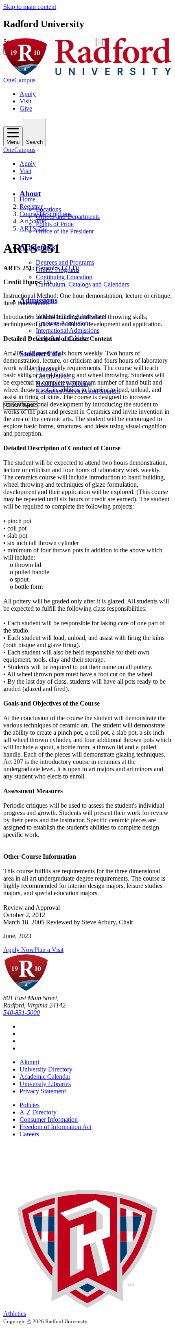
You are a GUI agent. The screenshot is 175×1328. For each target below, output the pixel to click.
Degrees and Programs (65, 262)
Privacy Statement (43, 1091)
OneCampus (19, 80)
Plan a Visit (48, 949)
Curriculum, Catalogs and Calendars (82, 284)
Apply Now (18, 949)
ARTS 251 (34, 228)
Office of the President (65, 231)
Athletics (14, 1313)
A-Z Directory (38, 1112)
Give (26, 108)
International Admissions (67, 330)
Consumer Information (49, 1119)
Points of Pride (55, 223)
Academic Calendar (45, 1076)
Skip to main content (29, 6)
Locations (48, 209)
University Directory (46, 1069)
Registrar (31, 206)
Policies (29, 1104)
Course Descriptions (46, 213)
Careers (29, 1134)
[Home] (87, 72)
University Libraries (45, 1083)
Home (27, 199)
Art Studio (33, 221)
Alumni (29, 1062)
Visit (25, 101)
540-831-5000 (21, 1012)
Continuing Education (64, 277)
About (30, 193)
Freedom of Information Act (56, 1126)
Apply (28, 93)
